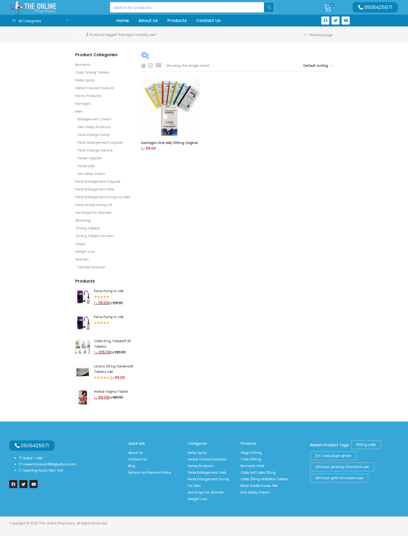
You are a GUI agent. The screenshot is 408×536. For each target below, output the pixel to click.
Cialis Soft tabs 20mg (258, 472)
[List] (158, 65)
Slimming (83, 220)
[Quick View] (160, 99)
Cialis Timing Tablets (92, 72)
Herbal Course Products (94, 88)
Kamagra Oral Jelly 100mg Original (169, 142)
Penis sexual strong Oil (93, 205)
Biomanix (82, 64)
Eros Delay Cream (255, 492)
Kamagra (82, 103)
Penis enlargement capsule (100, 142)
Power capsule (90, 158)
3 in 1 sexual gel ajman (333, 455)
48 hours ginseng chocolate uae (342, 466)
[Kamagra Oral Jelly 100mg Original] (171, 108)
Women (82, 259)
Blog (131, 466)
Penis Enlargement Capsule (97, 181)
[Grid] (143, 65)
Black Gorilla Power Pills (259, 485)
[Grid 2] (150, 65)
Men (78, 111)
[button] (328, 7)
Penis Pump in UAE (109, 291)
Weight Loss (85, 251)
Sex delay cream (91, 173)
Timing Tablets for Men (94, 236)
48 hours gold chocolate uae (339, 478)
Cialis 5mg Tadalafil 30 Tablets (112, 344)
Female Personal (91, 267)
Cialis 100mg (251, 459)
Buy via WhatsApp (180, 92)
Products (177, 20)
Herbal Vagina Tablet (111, 391)
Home (122, 20)
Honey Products (88, 95)
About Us (148, 20)
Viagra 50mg (251, 452)
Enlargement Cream (94, 119)
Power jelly (86, 166)
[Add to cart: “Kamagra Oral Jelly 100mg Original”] (160, 84)
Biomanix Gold (252, 466)
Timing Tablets (87, 228)
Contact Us (208, 20)
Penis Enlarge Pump (94, 134)
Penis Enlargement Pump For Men (103, 197)
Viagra (80, 243)
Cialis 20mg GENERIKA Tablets (265, 479)
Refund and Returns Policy (149, 472)
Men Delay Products (94, 127)
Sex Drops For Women (93, 212)
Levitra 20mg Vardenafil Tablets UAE (113, 369)
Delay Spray (85, 80)
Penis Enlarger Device (95, 150)
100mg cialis (366, 444)
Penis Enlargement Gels (94, 189)
